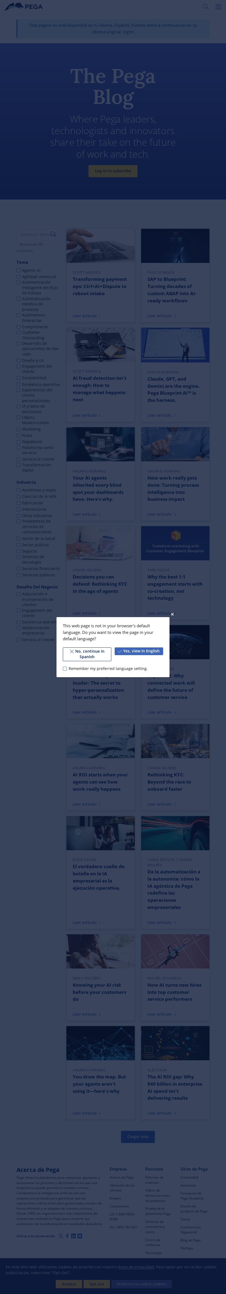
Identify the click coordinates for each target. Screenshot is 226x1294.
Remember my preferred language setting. (108, 668)
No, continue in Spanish (89, 654)
